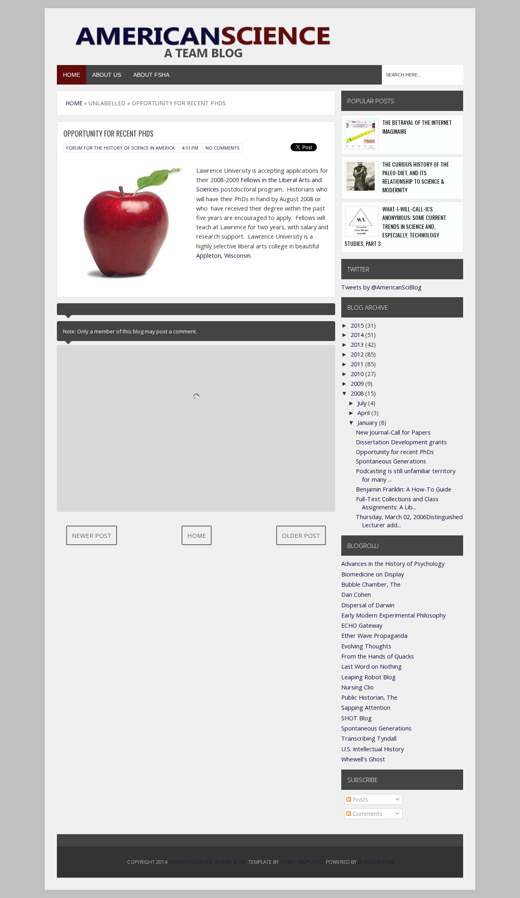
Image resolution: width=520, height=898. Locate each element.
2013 (358, 344)
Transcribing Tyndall (368, 738)
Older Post (301, 535)
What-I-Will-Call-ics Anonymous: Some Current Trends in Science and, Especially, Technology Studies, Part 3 (395, 226)
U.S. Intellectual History (372, 749)
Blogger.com (375, 862)
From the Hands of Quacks (377, 656)
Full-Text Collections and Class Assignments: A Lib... (397, 503)
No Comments (222, 148)
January (368, 422)
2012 (358, 354)
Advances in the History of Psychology (392, 564)
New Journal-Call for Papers (393, 432)
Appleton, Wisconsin (223, 255)
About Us (106, 75)
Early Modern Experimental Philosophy (393, 615)
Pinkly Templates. (302, 862)
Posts (359, 799)
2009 (358, 383)
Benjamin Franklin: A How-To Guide (403, 489)
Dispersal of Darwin (367, 605)
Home (71, 75)
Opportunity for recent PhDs (395, 452)
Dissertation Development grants (401, 442)
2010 (358, 374)
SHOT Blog (356, 718)
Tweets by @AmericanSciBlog (381, 287)
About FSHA (151, 75)
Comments (366, 814)
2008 (358, 393)
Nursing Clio (357, 687)
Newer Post (91, 535)
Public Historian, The (369, 697)
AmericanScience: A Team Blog (207, 862)
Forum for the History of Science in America (120, 148)
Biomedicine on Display (372, 574)
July (363, 403)
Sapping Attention (365, 707)
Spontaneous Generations (391, 461)
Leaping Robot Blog (368, 677)
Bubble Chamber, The (371, 584)
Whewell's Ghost (363, 759)
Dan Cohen (356, 594)
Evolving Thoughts (366, 646)
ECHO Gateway (361, 625)
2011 (358, 364)
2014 (358, 335)
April (364, 413)
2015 (358, 325)
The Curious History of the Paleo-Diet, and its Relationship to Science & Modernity (415, 177)
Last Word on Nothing (371, 666)
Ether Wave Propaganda (374, 635)
